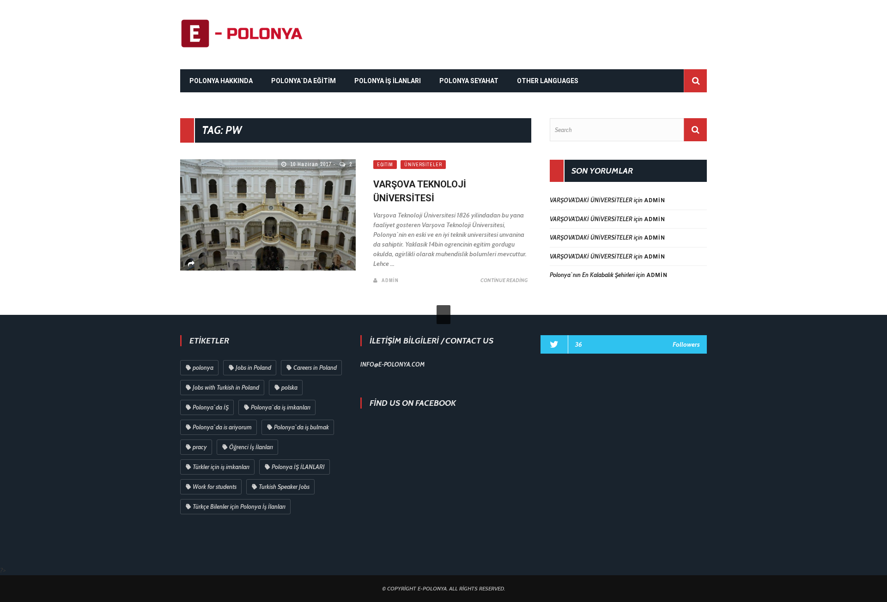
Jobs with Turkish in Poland (226, 387)
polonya (203, 367)
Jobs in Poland (253, 367)
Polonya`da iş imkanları (280, 407)
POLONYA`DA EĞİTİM (303, 80)
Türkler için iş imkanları (221, 466)
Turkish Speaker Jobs (284, 486)
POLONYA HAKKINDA (221, 80)
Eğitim (385, 165)
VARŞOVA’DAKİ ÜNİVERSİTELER (591, 200)
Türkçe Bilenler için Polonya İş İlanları (239, 506)
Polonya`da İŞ (211, 407)
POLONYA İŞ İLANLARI (387, 80)
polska (289, 387)
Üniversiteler (423, 165)
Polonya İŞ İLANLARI (298, 466)
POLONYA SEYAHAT (468, 80)
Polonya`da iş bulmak (301, 427)
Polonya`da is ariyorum (222, 427)
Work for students (215, 486)
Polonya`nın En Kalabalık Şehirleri (592, 274)
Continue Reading (504, 280)
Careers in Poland (315, 367)
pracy (200, 447)
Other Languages (547, 80)
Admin (390, 280)
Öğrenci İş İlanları (251, 447)
